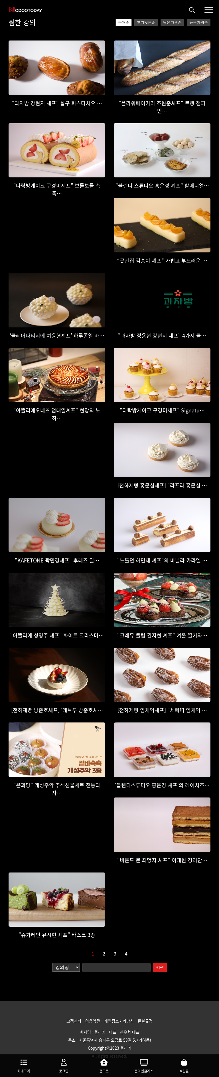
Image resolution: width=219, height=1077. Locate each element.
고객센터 (74, 1021)
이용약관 (93, 1021)
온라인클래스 (144, 1071)
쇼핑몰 (184, 1071)
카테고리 (23, 1071)
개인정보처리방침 (119, 1021)
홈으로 (104, 1071)
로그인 (63, 1071)
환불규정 (145, 1021)
